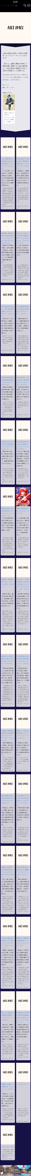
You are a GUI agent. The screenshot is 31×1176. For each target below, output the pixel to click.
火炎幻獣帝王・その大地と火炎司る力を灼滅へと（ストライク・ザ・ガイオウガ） (23, 800)
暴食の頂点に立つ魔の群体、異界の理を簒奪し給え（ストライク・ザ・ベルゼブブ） (23, 163)
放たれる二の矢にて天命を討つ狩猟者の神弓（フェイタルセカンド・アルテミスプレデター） (23, 238)
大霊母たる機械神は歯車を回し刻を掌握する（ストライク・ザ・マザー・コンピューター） (7, 735)
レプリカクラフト (22, 1084)
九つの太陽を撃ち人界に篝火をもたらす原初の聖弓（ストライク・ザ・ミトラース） (7, 163)
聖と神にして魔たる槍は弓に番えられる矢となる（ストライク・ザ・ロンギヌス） (7, 661)
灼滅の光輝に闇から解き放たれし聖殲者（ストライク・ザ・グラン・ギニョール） (23, 872)
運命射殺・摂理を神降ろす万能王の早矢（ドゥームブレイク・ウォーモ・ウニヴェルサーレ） (7, 238)
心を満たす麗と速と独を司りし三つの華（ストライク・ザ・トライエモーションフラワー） (7, 943)
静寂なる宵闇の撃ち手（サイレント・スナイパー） (23, 511)
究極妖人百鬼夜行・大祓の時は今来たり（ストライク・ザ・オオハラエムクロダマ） (7, 872)
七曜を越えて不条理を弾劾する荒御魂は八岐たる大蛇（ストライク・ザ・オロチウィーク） (23, 1017)
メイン (2, 5)
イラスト (12, 5)
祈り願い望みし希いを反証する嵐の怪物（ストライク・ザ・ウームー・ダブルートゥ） (23, 661)
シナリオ (7, 5)
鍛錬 (16, 5)
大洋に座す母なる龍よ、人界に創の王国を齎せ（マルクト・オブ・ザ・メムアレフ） (7, 311)
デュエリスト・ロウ (7, 1147)
